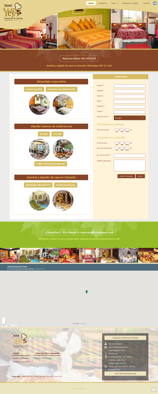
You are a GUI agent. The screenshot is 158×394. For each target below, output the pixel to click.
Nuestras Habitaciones (20, 358)
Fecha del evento (103, 130)
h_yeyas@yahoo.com (116, 350)
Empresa (100, 96)
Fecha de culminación (104, 148)
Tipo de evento (102, 117)
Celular (100, 111)
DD (117, 131)
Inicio (91, 3)
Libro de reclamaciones (125, 373)
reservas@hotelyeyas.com (96, 232)
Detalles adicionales (104, 161)
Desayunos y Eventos (130, 3)
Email (99, 101)
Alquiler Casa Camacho (43, 358)
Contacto (146, 3)
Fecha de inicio (102, 143)
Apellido (100, 91)
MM (122, 131)
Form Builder (126, 182)
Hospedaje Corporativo (21, 362)
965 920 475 (88, 58)
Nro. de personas (103, 155)
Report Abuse (120, 184)
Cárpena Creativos (80, 388)
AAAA (127, 131)
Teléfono (100, 106)
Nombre (100, 85)
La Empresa (102, 3)
